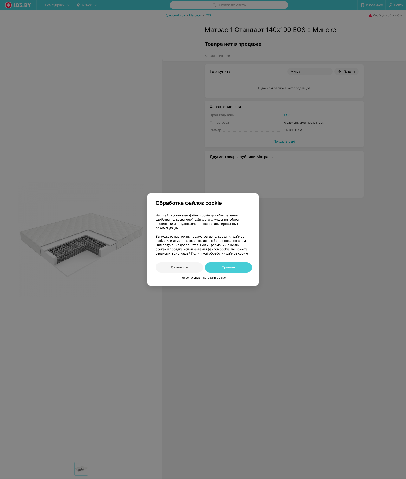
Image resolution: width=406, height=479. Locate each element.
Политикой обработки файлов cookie (219, 253)
